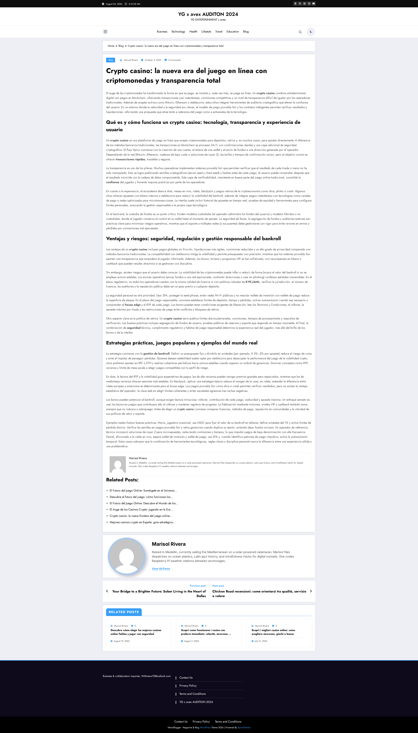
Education (233, 31)
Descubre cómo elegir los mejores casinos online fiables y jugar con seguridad (136, 632)
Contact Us (186, 677)
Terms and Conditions (192, 694)
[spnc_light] (311, 32)
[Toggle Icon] (105, 32)
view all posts (161, 568)
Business (162, 31)
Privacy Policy (188, 685)
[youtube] (314, 4)
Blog (246, 31)
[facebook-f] (295, 4)
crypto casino (185, 409)
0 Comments (174, 60)
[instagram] (309, 4)
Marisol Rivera (131, 60)
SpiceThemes (244, 727)
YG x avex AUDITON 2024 (208, 14)
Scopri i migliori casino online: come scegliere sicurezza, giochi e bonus (273, 632)
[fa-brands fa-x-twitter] (300, 4)
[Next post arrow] (311, 591)
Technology (178, 31)
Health (193, 31)
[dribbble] (304, 4)
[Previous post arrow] (107, 591)
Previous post (198, 585)
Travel (218, 31)
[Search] (300, 32)
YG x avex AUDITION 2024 (196, 702)
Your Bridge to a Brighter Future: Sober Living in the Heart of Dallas (159, 593)
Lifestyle (206, 31)
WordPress (205, 727)
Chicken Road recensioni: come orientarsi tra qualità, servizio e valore (259, 593)
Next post (218, 585)
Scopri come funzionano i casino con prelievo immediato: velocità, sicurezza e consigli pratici (205, 632)
